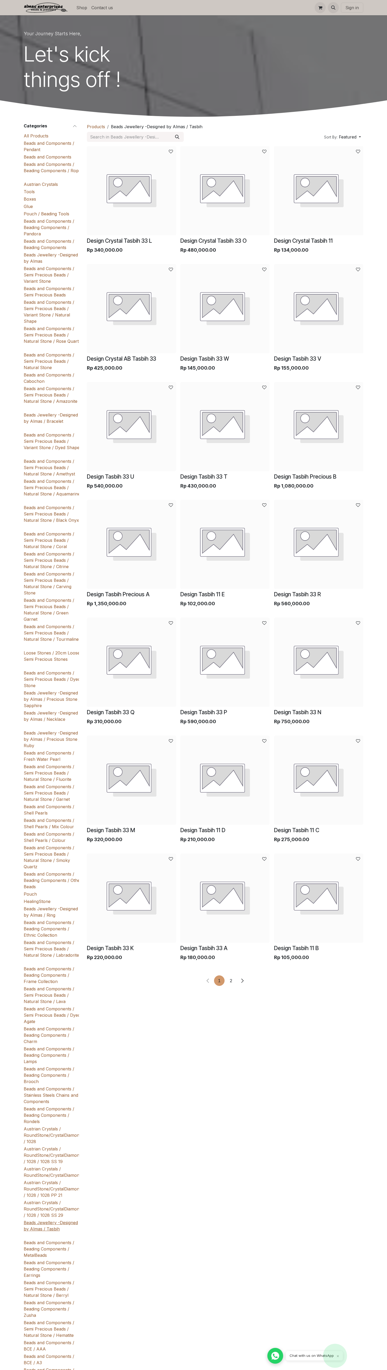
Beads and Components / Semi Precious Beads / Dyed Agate (52, 1015)
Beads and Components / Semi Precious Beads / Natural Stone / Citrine (49, 560)
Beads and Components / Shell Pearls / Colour (49, 837)
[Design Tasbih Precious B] (318, 426)
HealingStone (37, 901)
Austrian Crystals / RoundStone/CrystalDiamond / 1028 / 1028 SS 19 (53, 1155)
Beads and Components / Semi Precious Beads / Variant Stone (49, 275)
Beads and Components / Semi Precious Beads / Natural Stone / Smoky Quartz (49, 857)
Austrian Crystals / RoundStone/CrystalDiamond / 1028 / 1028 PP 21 (53, 1189)
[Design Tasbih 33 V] (318, 308)
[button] (333, 7)
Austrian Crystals (41, 184)
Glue (28, 206)
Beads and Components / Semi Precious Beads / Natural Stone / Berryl (49, 1289)
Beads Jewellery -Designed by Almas (51, 258)
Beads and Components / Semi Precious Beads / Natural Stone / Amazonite (50, 395)
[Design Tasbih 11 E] (225, 544)
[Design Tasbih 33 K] (131, 898)
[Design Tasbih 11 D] (225, 780)
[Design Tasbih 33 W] (225, 308)
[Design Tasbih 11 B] (318, 898)
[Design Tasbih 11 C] (318, 780)
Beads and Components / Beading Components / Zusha (49, 1309)
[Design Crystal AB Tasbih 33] (131, 308)
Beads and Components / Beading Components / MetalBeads (49, 1249)
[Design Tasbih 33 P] (225, 662)
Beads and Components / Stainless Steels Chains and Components (51, 1095)
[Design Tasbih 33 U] (131, 426)
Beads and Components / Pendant (49, 146)
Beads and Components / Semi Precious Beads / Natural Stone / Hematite (49, 1329)
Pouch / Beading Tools (46, 213)
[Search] (177, 137)
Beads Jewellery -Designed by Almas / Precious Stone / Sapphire (52, 699)
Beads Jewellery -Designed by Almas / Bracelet (51, 418)
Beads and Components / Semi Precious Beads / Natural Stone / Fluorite (49, 773)
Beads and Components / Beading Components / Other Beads (53, 880)
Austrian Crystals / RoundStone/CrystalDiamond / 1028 (53, 1135)
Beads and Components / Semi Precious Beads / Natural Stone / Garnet (49, 793)
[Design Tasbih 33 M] (131, 780)
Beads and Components (47, 157)
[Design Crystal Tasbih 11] (318, 190)
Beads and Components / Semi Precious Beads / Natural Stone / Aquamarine (52, 488)
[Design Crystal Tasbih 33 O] (225, 190)
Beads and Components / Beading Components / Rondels (49, 1115)
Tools (29, 191)
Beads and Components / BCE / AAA (49, 1346)
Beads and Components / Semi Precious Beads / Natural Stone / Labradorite (51, 949)
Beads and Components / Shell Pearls (49, 810)
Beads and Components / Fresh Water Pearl (49, 756)
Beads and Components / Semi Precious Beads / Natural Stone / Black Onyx (51, 514)
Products (96, 126)
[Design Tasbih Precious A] (131, 544)
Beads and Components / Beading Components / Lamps (49, 1055)
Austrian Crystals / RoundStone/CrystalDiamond (53, 1172)
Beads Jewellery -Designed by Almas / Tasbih (51, 1226)
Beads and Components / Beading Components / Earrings (49, 1269)
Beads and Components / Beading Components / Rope (52, 167)
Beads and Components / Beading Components (49, 244)
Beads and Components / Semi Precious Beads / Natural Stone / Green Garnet (49, 610)
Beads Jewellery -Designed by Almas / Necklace (51, 716)
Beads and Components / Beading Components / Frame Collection (49, 975)
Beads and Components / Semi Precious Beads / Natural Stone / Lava (49, 995)
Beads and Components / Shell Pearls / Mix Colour (49, 823)
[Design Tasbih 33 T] (225, 426)
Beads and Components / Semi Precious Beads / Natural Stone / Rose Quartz (52, 335)
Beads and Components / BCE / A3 (49, 1359)
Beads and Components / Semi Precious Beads (49, 291)
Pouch (30, 894)
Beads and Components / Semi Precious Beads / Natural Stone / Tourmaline (51, 633)
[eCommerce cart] (320, 7)
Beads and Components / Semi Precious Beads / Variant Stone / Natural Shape (49, 312)
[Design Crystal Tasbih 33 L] (131, 190)
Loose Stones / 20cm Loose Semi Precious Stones (52, 656)
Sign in (352, 7)
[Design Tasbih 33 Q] (131, 662)
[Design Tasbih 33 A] (225, 898)
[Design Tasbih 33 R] (318, 544)
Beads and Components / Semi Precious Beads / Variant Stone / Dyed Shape (52, 441)
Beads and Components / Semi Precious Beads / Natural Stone (49, 361)
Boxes (30, 199)
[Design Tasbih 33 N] (318, 662)
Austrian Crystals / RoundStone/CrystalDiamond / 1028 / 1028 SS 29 (53, 1209)
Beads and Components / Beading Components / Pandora (49, 227)
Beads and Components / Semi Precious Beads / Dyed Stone (52, 679)
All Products (36, 135)
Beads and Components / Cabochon (49, 378)
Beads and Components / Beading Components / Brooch (49, 1075)
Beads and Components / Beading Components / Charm (49, 1035)
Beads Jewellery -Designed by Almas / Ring (51, 912)
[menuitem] (81, 7)
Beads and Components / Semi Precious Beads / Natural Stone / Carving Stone (49, 583)
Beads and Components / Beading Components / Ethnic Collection (49, 929)
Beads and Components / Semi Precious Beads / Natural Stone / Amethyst (49, 467)
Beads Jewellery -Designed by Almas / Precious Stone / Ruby (52, 739)
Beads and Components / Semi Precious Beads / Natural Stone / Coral (49, 540)
